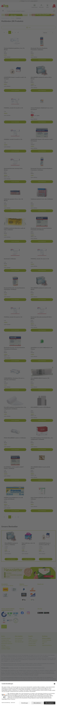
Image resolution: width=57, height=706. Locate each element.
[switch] (4, 697)
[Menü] (7, 693)
